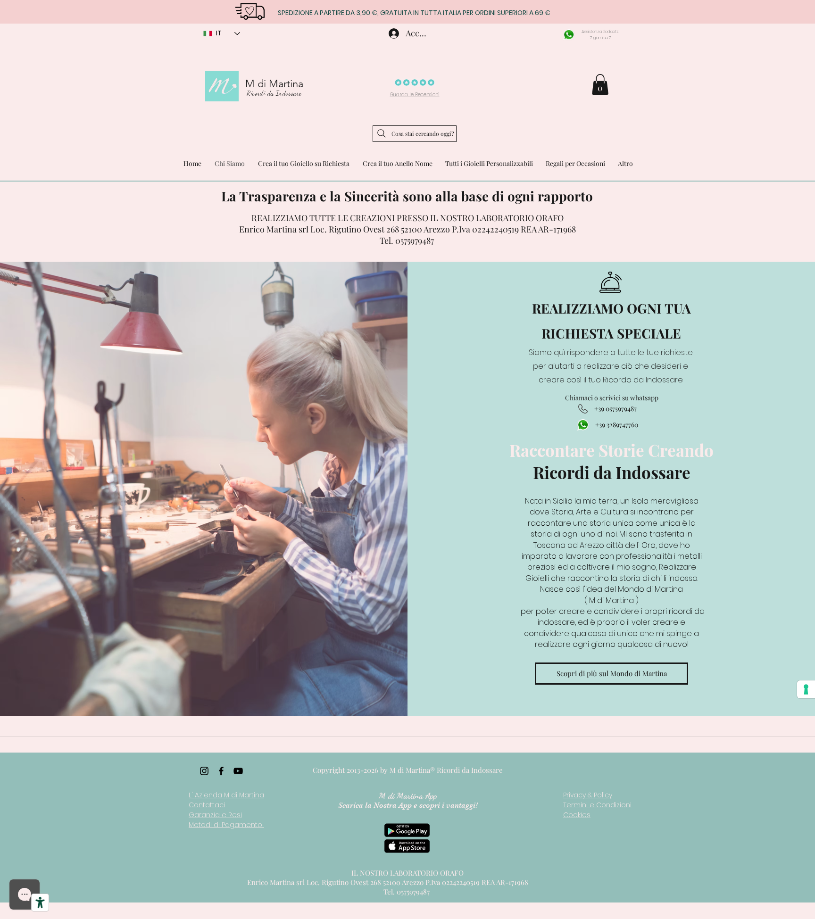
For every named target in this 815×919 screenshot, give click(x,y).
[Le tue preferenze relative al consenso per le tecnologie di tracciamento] (806, 689)
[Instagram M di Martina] (204, 771)
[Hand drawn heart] (250, 10)
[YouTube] (238, 771)
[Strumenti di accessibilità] (40, 902)
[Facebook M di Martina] (221, 771)
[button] (600, 84)
